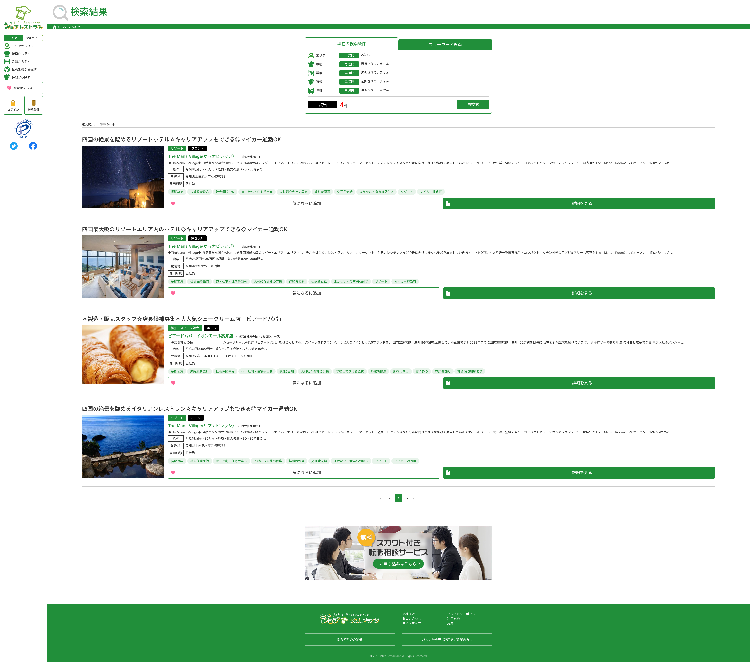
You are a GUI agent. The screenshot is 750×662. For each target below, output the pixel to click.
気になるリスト (25, 88)
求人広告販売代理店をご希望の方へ (447, 639)
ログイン (13, 110)
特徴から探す (21, 77)
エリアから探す (23, 46)
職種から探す (21, 54)
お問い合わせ (411, 619)
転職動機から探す (24, 69)
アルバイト (33, 38)
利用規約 (453, 619)
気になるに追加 (306, 203)
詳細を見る (582, 203)
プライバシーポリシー (463, 614)
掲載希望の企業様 (349, 639)
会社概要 (408, 614)
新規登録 (33, 110)
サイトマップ (411, 623)
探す (64, 27)
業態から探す (21, 61)
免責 (450, 623)
